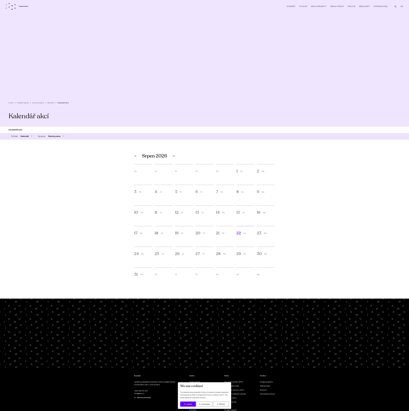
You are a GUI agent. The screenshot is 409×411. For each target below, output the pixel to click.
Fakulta (191, 376)
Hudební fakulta (23, 103)
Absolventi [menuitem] (364, 6)
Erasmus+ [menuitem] (263, 390)
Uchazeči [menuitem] (290, 6)
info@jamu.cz (139, 393)
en (402, 6)
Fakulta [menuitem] (351, 6)
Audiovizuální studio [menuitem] (231, 386)
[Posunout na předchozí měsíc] (136, 156)
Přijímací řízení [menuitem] (265, 386)
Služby (226, 376)
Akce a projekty (38, 103)
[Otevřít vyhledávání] (395, 6)
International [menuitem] (381, 6)
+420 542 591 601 (141, 391)
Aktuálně (50, 103)
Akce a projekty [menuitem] (318, 6)
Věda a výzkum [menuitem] (337, 6)
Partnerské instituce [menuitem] (267, 394)
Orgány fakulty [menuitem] (194, 382)
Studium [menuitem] (303, 6)
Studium (263, 376)
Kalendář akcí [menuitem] (15, 130)
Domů (11, 103)
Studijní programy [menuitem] (266, 382)
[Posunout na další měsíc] (173, 156)
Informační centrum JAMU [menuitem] (234, 390)
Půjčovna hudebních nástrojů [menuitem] (235, 394)
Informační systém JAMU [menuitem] (233, 382)
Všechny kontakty (144, 398)
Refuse (222, 404)
